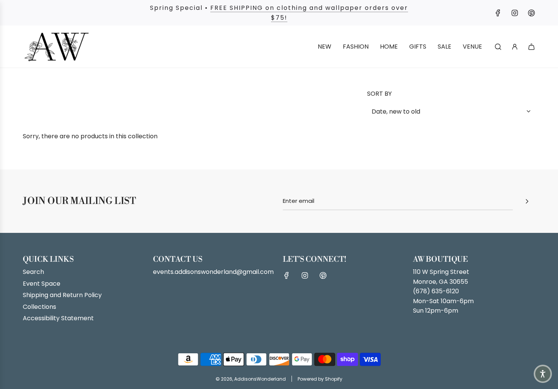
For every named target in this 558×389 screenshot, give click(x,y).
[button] (543, 374)
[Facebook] (498, 13)
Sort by (379, 94)
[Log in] (514, 46)
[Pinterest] (531, 13)
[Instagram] (514, 13)
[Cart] (531, 46)
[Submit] (527, 201)
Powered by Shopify (320, 379)
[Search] (498, 46)
